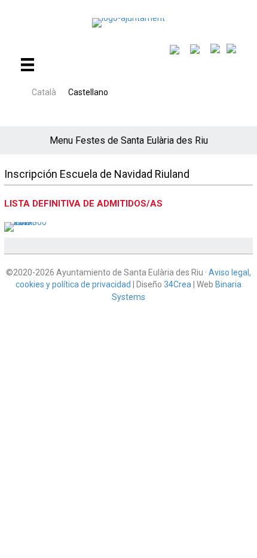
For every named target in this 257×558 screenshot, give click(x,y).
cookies (30, 284)
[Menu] (25, 64)
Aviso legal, (230, 272)
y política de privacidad (87, 284)
